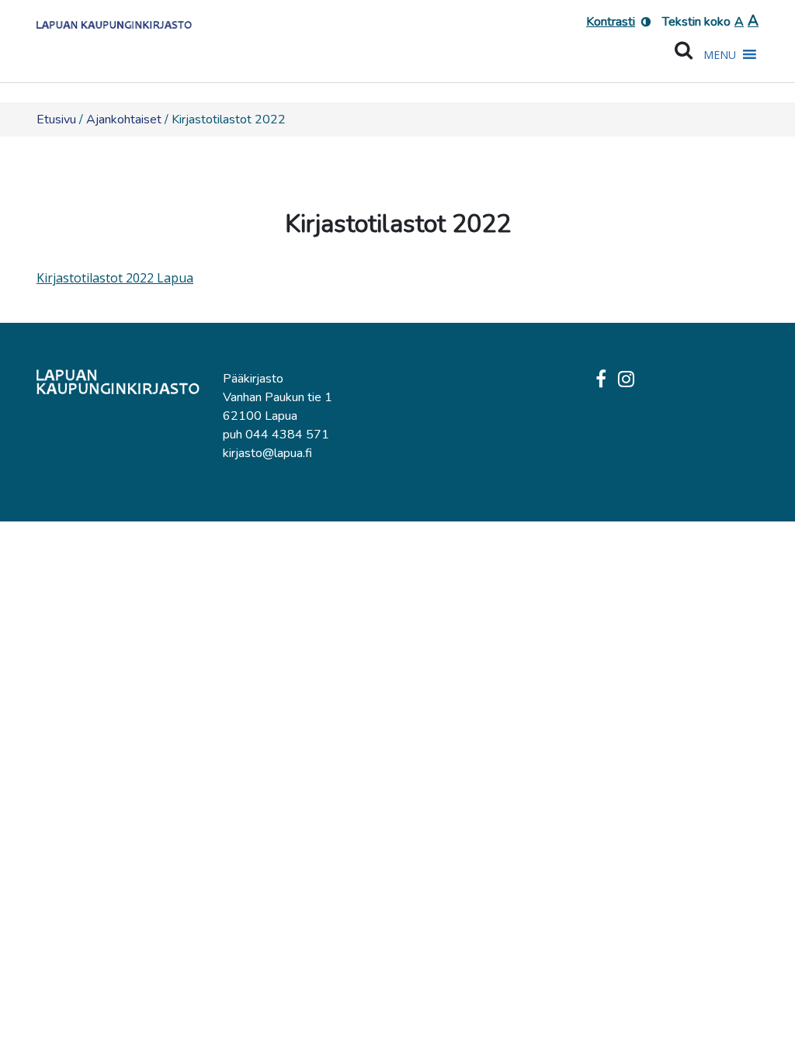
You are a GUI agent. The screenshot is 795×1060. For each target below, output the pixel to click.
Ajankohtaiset (123, 119)
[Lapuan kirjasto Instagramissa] (626, 380)
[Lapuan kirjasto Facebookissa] (600, 380)
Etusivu (56, 119)
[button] (719, 55)
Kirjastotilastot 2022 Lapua (114, 277)
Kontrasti (610, 21)
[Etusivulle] (114, 19)
